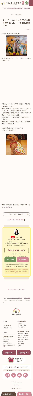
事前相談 (8, 352)
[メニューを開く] (31, 3)
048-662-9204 (18, 250)
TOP (5, 297)
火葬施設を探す (22, 321)
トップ (5, 321)
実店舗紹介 (5, 341)
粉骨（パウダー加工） (23, 337)
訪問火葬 (22, 324)
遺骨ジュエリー (21, 341)
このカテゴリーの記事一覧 (15, 219)
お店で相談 (23, 259)
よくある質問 (7, 325)
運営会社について (8, 336)
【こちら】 (6, 207)
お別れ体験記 (27, 297)
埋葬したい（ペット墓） (23, 335)
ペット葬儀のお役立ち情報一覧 (14, 297)
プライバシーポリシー (16, 382)
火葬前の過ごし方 (7, 327)
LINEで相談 (11, 259)
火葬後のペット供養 (23, 331)
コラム (5, 332)
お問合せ (16, 384)
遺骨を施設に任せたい (23, 333)
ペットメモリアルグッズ (23, 339)
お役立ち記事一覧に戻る (16, 214)
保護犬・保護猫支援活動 (9, 345)
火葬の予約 (22, 352)
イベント (20, 345)
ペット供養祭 (21, 343)
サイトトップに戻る (17, 289)
